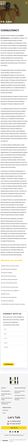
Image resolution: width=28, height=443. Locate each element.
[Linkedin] (10, 432)
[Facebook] (15, 432)
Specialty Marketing (20, 388)
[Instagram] (13, 432)
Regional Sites (7, 407)
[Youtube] (18, 432)
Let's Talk (14, 417)
